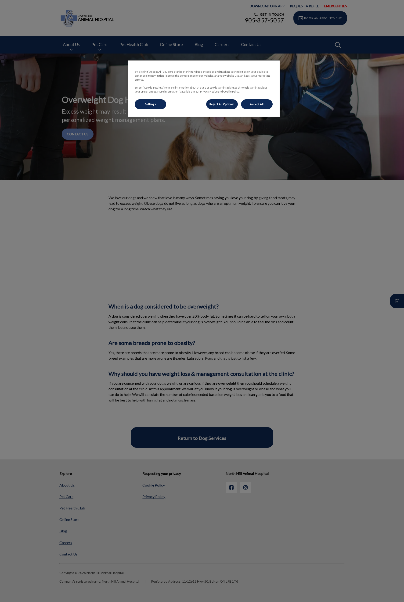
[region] (204, 88)
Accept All (257, 104)
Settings (150, 104)
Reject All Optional (221, 104)
